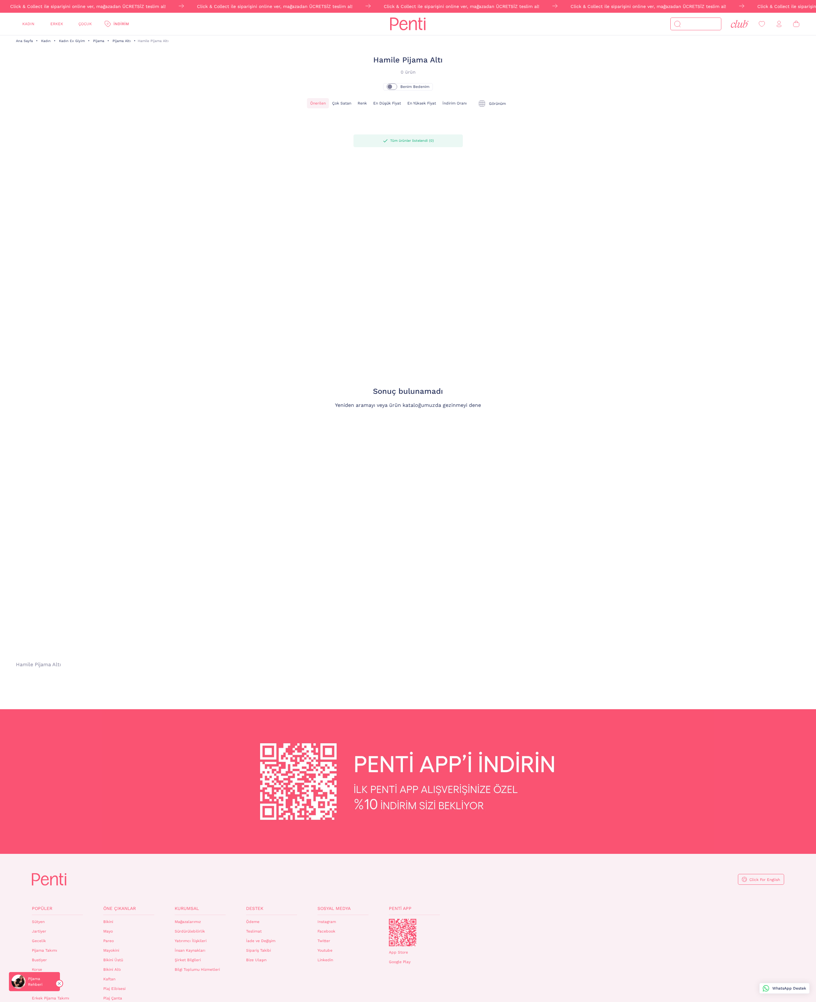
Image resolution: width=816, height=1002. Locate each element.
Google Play (400, 962)
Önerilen (318, 103)
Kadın (28, 24)
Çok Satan (341, 103)
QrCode (402, 932)
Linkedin (325, 960)
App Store (398, 952)
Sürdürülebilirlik (190, 931)
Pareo (108, 941)
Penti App (400, 908)
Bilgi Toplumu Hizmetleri (197, 969)
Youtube (324, 950)
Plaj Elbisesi (114, 988)
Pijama (98, 41)
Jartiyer (39, 931)
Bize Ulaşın (256, 960)
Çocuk (85, 24)
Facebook (326, 931)
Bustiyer (39, 960)
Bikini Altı (112, 969)
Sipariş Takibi (258, 950)
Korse (37, 969)
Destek (254, 908)
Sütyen (38, 921)
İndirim (121, 24)
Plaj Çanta (112, 998)
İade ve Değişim (260, 941)
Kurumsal (187, 908)
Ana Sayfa (24, 41)
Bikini (108, 921)
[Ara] (677, 24)
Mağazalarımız (188, 921)
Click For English (764, 879)
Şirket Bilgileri (188, 960)
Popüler (42, 908)
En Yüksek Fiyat (421, 103)
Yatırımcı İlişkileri (191, 941)
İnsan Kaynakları (190, 950)
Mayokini (111, 950)
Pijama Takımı (44, 950)
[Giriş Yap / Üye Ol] (779, 24)
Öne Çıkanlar (119, 908)
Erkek (56, 24)
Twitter (323, 941)
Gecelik (39, 941)
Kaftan (109, 979)
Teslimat (254, 931)
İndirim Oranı (454, 103)
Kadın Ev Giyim (72, 41)
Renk (362, 103)
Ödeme (252, 921)
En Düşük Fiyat (387, 103)
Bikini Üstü (113, 960)
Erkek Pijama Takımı (50, 998)
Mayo (108, 931)
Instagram (326, 921)
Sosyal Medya (334, 908)
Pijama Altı (122, 41)
